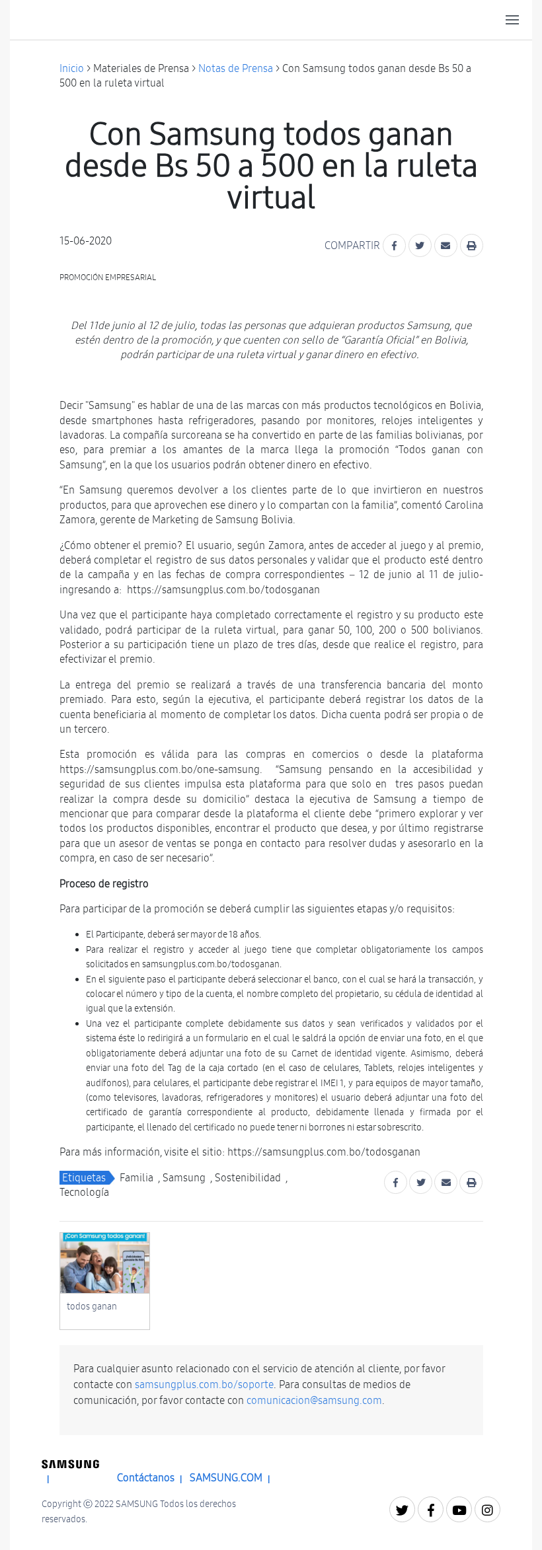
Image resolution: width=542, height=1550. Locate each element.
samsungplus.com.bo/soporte (204, 1384)
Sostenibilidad (248, 1178)
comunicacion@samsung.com (314, 1400)
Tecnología (84, 1192)
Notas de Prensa (235, 68)
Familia (136, 1178)
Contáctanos (145, 1478)
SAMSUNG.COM (226, 1478)
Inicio (71, 68)
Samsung (184, 1178)
